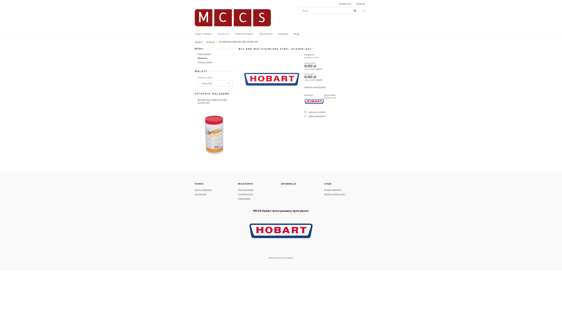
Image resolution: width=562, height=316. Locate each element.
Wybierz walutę (205, 78)
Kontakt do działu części (334, 194)
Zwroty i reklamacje (203, 190)
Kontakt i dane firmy (333, 190)
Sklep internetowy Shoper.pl (281, 258)
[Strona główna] (233, 16)
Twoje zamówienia (245, 190)
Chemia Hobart (205, 62)
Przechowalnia (244, 198)
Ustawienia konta (245, 194)
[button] (314, 112)
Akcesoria (202, 58)
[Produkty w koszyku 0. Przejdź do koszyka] (364, 10)
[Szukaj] (355, 10)
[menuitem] (206, 34)
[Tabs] (215, 135)
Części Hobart (204, 54)
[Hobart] (314, 101)
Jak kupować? (201, 194)
